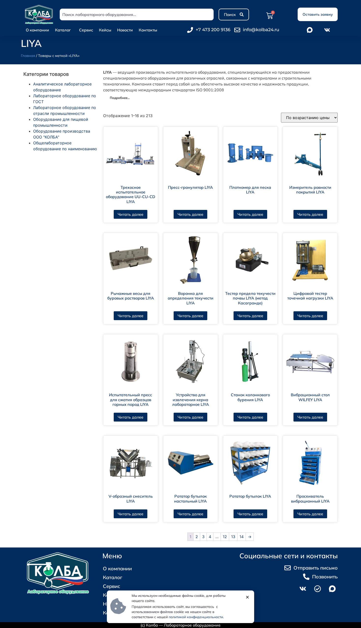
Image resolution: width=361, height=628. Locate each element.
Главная (28, 55)
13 (233, 536)
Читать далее (130, 214)
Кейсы (105, 29)
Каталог (63, 29)
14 (241, 536)
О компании (37, 29)
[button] (247, 597)
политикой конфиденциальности (196, 617)
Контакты (148, 29)
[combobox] (137, 14)
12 (225, 536)
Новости (125, 29)
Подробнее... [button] (120, 98)
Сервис (86, 29)
